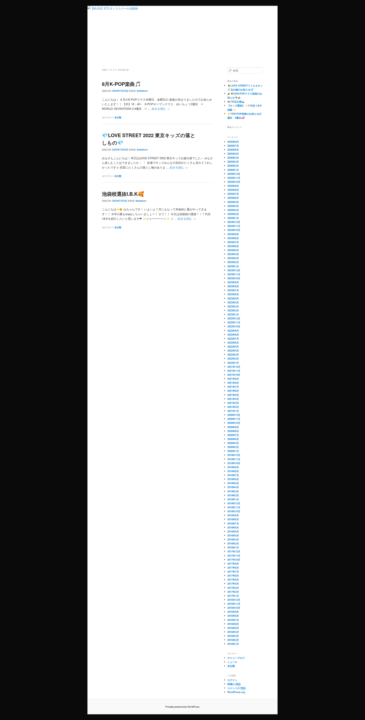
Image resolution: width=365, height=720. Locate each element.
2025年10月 (233, 182)
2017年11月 (233, 555)
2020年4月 (233, 443)
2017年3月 (233, 588)
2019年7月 (233, 475)
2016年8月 (233, 615)
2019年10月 (233, 463)
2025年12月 (233, 174)
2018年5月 (233, 531)
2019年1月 (233, 499)
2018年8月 (233, 519)
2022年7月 (233, 338)
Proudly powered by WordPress (182, 706)
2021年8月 (233, 382)
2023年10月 (233, 278)
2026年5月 (233, 153)
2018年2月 (233, 543)
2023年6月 (233, 294)
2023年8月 (233, 286)
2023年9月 (233, 282)
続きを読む (161, 109)
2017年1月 (233, 595)
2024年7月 (233, 242)
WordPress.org (236, 692)
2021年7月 (233, 386)
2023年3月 (233, 306)
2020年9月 (233, 427)
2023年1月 (233, 314)
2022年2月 (233, 358)
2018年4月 (233, 535)
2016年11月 (233, 603)
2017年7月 (233, 571)
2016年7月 (233, 620)
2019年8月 (233, 471)
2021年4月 (233, 399)
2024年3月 (233, 258)
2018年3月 (233, 539)
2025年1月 (233, 218)
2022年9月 (233, 330)
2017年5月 (233, 579)
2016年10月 (233, 607)
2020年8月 (233, 431)
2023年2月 (233, 310)
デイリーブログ (236, 658)
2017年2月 (233, 592)
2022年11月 (233, 322)
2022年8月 (233, 334)
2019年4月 (233, 487)
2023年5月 (233, 298)
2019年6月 (233, 479)
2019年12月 (233, 455)
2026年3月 (233, 161)
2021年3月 (233, 403)
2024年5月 (233, 250)
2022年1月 (233, 362)
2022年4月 (233, 350)
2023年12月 (233, 270)
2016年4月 (233, 632)
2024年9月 (233, 234)
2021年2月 (233, 407)
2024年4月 (233, 254)
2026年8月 (233, 141)
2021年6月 (233, 390)
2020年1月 (233, 451)
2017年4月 (233, 583)
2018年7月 (233, 523)
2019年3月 (233, 491)
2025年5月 (233, 202)
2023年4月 (233, 302)
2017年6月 (233, 575)
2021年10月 (233, 374)
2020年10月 (233, 423)
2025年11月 (233, 178)
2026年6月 (233, 149)
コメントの (236, 688)
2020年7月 (233, 435)
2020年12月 (233, 415)
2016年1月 (233, 644)
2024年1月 (233, 266)
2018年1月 (233, 547)
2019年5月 (233, 483)
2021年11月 (233, 370)
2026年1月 (233, 170)
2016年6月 (233, 624)
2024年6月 (233, 246)
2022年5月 (233, 346)
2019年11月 (233, 459)
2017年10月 (233, 559)
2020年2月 (233, 447)
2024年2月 (233, 262)
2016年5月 (233, 628)
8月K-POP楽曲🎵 (121, 83)
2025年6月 (233, 198)
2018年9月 (233, 515)
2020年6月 (233, 439)
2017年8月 (233, 567)
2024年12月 (233, 222)
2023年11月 (233, 274)
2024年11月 (233, 226)
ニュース (232, 662)
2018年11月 (233, 507)
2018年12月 (233, 503)
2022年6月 (233, 342)
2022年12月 (233, 318)
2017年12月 (233, 551)
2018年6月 (233, 527)
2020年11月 (233, 419)
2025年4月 (233, 206)
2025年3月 (233, 210)
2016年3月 (233, 636)
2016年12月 (233, 599)
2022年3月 (233, 354)
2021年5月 (233, 395)
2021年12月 (233, 366)
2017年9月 (233, 563)
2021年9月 (233, 378)
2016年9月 (233, 611)
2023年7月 (233, 290)
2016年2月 (233, 640)
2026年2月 (233, 165)
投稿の (234, 684)
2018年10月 (233, 511)
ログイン (232, 680)
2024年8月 (233, 238)
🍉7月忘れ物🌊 (236, 101)
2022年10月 (233, 326)
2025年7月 (233, 194)
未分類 (117, 117)
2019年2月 (233, 495)
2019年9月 (233, 467)
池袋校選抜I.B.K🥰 (123, 193)
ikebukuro (142, 90)
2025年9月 (233, 186)
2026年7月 (233, 145)
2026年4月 (233, 157)
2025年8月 (233, 190)
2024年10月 (233, 230)
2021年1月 (233, 411)
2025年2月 (233, 214)
